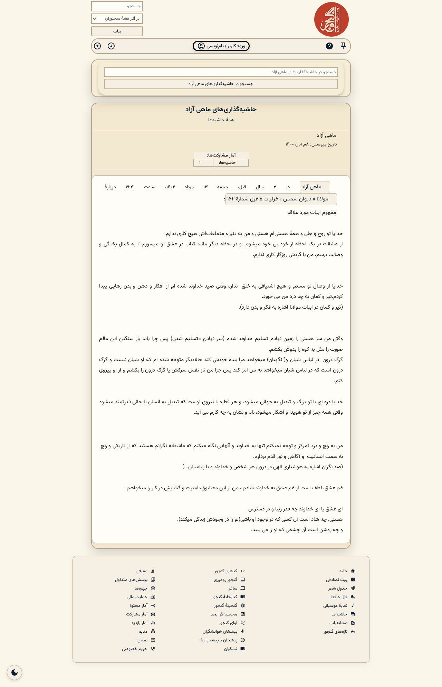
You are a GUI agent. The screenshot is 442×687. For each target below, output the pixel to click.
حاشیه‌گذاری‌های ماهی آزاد (221, 109)
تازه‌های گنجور (336, 631)
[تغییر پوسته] (14, 672)
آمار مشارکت (137, 614)
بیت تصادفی (337, 579)
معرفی (142, 571)
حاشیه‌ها (340, 614)
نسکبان (231, 649)
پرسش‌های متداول (131, 579)
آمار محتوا (139, 605)
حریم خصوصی (135, 649)
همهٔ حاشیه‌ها (221, 120)
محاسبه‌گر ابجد (224, 614)
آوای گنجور (228, 623)
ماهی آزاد (311, 187)
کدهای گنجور (226, 571)
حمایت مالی (137, 597)
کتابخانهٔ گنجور (225, 597)
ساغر (233, 588)
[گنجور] (331, 19)
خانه (343, 571)
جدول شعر (338, 588)
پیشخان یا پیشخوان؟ (219, 640)
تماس (142, 640)
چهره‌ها (141, 588)
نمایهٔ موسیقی (335, 605)
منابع (143, 631)
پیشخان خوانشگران (220, 631)
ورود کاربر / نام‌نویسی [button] (225, 46)
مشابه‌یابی (338, 623)
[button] (343, 46)
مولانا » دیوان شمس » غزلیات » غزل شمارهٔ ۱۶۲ (277, 199)
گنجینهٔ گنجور (226, 605)
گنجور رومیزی (226, 579)
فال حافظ (339, 597)
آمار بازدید (139, 623)
